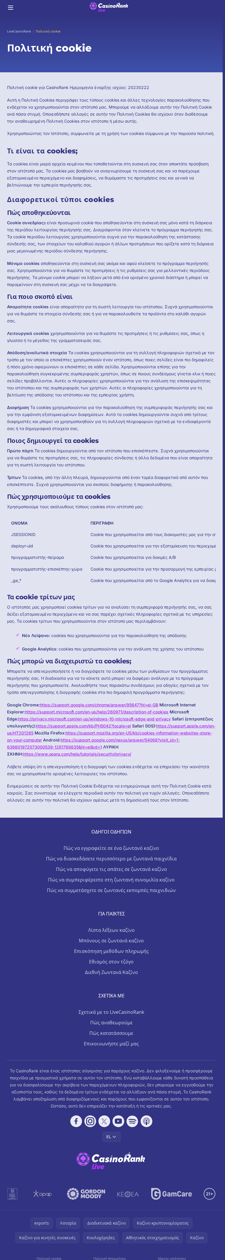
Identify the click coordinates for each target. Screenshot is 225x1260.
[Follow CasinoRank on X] (104, 1121)
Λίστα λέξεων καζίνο (111, 930)
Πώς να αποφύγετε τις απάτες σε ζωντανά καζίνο (111, 869)
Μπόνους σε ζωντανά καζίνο (111, 940)
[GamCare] (171, 1194)
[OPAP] (42, 1194)
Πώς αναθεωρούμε (111, 1022)
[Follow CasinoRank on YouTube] (118, 1121)
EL (108, 1136)
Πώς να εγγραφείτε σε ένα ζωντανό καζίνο (111, 848)
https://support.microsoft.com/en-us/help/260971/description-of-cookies (96, 711)
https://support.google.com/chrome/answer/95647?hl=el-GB (99, 704)
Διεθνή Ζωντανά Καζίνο (111, 972)
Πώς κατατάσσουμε (111, 1033)
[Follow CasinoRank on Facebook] (76, 1121)
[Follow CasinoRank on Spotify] (132, 1121)
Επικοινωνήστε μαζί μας (111, 1043)
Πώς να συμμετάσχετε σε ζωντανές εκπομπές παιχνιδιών (111, 890)
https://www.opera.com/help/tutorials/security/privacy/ (77, 753)
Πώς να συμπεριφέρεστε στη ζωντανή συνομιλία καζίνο (111, 879)
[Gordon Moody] (86, 1194)
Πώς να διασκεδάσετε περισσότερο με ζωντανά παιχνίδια (111, 858)
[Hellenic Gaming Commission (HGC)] (12, 1194)
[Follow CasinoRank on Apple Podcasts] (146, 1121)
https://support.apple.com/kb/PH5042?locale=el (83, 725)
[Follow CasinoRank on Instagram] (90, 1121)
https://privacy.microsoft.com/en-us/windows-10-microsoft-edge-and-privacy (94, 718)
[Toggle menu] (10, 7)
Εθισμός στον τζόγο (111, 961)
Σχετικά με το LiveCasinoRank (111, 1012)
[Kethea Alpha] (128, 1194)
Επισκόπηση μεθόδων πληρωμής (111, 951)
